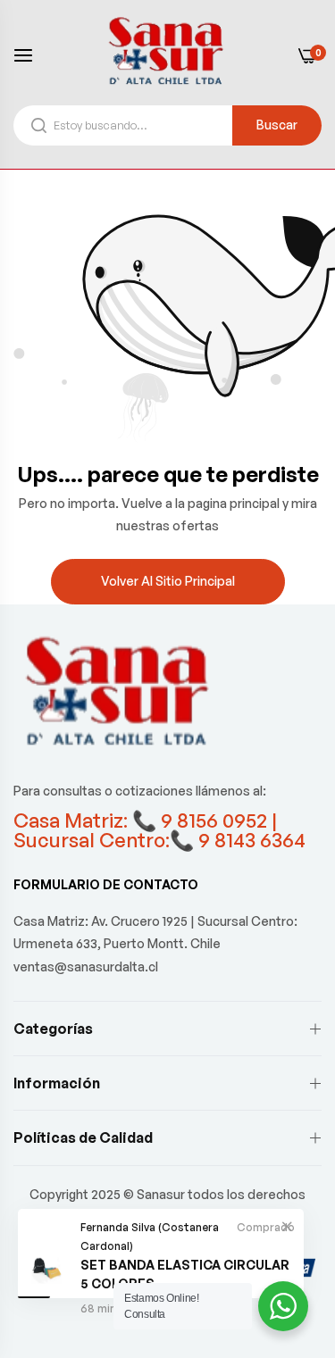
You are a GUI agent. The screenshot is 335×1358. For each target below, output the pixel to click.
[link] (287, 1226)
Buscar (276, 124)
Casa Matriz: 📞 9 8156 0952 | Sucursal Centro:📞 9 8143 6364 (159, 830)
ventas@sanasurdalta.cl (85, 966)
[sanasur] (168, 54)
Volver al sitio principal (168, 580)
